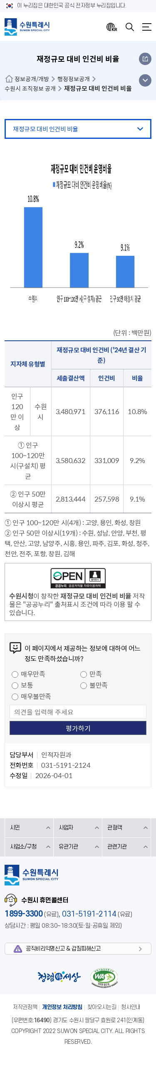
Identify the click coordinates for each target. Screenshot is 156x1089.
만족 (95, 674)
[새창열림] (78, 580)
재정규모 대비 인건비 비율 (45, 128)
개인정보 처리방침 (62, 1007)
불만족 (98, 685)
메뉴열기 (146, 27)
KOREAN (111, 27)
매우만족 (33, 674)
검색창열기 (130, 27)
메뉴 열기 (145, 80)
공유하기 (145, 59)
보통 (27, 685)
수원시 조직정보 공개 (30, 88)
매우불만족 (36, 696)
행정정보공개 (73, 79)
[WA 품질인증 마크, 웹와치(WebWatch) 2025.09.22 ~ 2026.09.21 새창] (104, 977)
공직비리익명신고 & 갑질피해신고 (63, 949)
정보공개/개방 (32, 79)
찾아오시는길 (101, 1007)
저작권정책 (25, 1007)
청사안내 (130, 1007)
